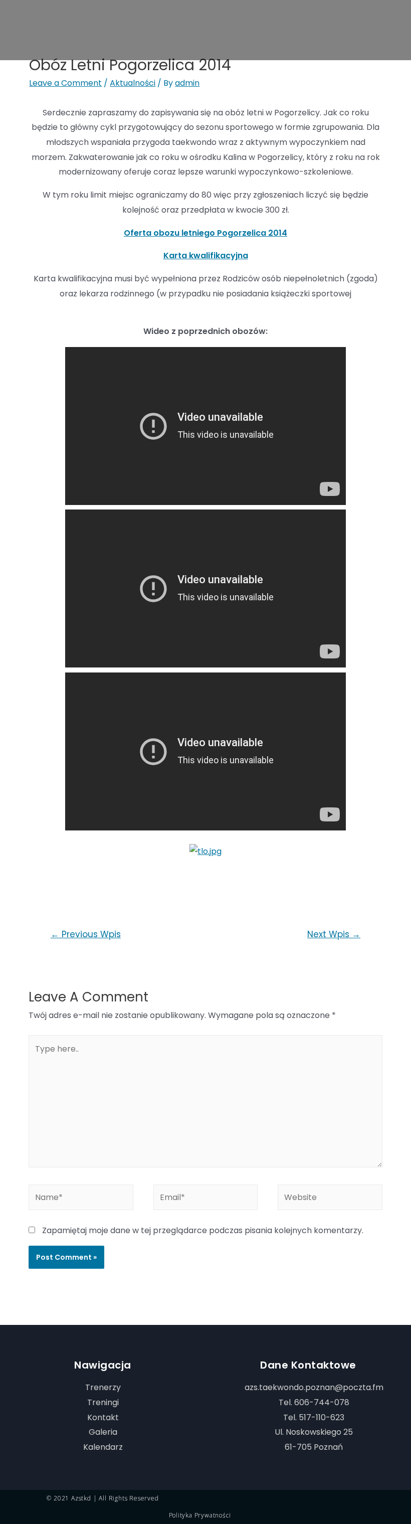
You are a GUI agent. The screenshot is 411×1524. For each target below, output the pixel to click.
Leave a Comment (65, 83)
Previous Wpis (86, 934)
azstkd (81, 1498)
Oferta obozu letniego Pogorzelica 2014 (205, 233)
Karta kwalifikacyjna (205, 255)
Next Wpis (333, 934)
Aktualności (132, 83)
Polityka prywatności (200, 1515)
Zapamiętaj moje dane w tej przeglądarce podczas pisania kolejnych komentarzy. (202, 1230)
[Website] (330, 1199)
